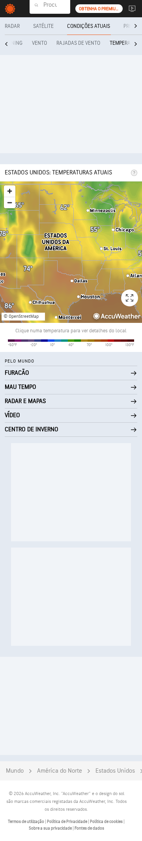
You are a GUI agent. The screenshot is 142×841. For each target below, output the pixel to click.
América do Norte (59, 771)
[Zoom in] (9, 191)
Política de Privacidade (67, 821)
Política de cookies (106, 821)
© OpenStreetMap (21, 316)
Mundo (15, 771)
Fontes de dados (89, 828)
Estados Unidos (115, 771)
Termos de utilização (26, 821)
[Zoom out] (9, 202)
